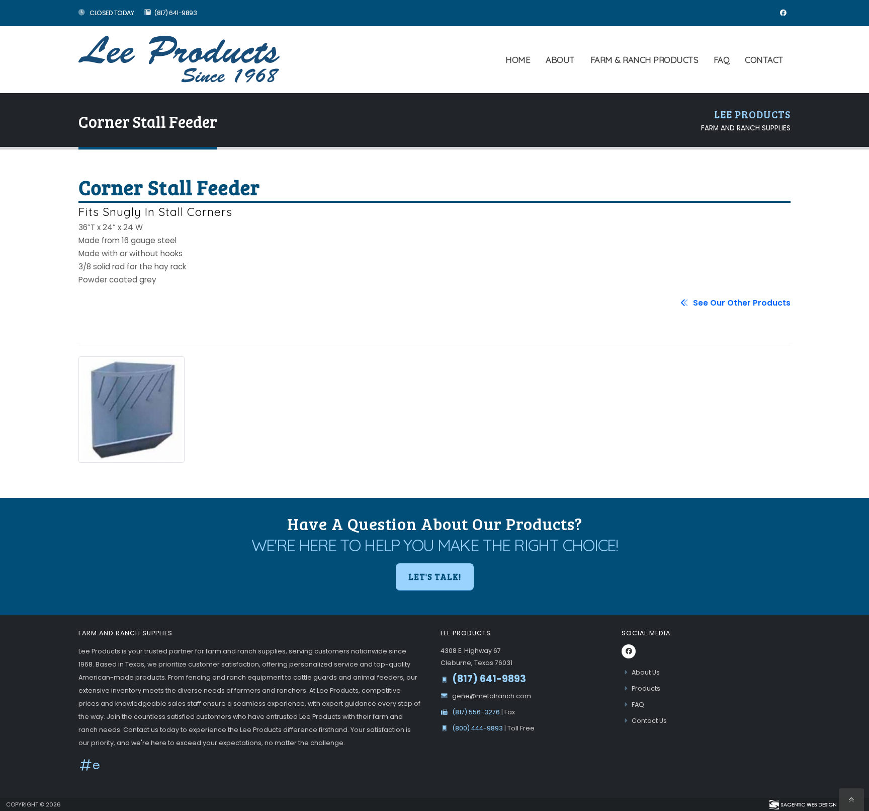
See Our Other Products (741, 303)
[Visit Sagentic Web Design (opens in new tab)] (802, 804)
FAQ (722, 59)
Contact (764, 59)
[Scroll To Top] (851, 799)
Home (517, 59)
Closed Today (111, 13)
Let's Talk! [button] (434, 576)
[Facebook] (783, 13)
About (560, 59)
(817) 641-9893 (175, 13)
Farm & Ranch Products (644, 59)
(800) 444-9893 (478, 728)
